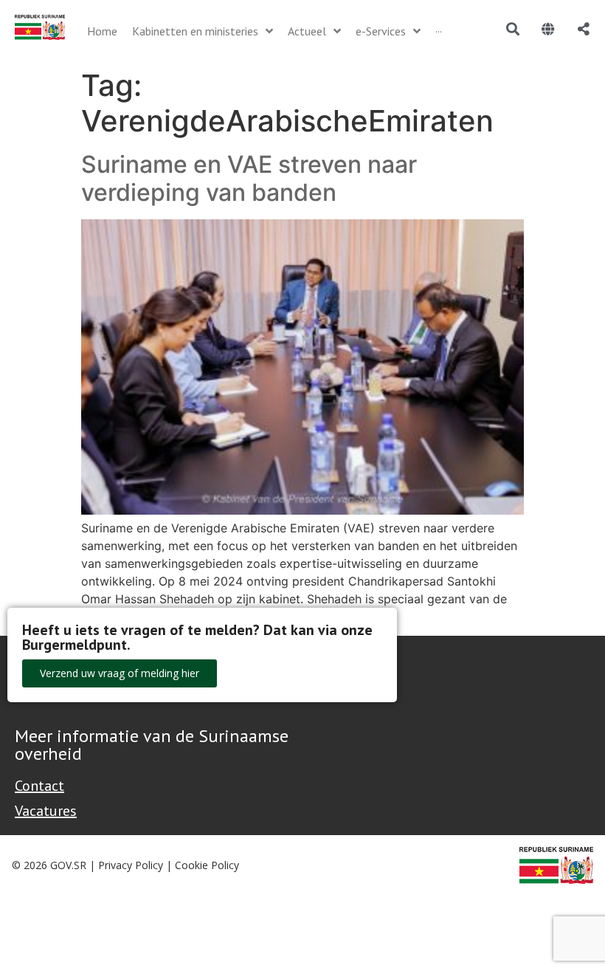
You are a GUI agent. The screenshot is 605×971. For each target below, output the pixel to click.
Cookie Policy (207, 865)
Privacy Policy (130, 865)
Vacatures (46, 810)
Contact (39, 785)
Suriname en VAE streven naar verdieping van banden (249, 178)
